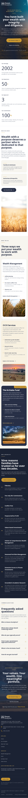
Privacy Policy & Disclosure (21, 794)
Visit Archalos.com (7, 423)
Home (2, 739)
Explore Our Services (14, 45)
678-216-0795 (6, 731)
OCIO (2, 756)
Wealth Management (5, 753)
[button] (25, 4)
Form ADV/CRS (9, 794)
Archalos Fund (4, 759)
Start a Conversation (9, 480)
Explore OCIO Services (8, 361)
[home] (9, 4)
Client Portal (4, 761)
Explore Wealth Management (10, 296)
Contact (3, 746)
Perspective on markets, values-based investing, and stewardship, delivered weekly (13, 769)
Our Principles (4, 741)
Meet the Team (4, 744)
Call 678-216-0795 (14, 701)
